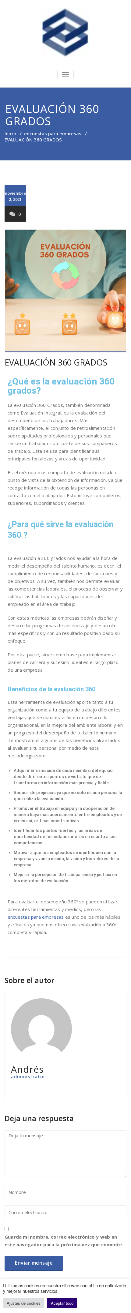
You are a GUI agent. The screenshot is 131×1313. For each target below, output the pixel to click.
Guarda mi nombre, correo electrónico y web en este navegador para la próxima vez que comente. (64, 1240)
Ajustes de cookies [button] (24, 1303)
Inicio (10, 133)
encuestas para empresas (52, 133)
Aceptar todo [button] (62, 1303)
